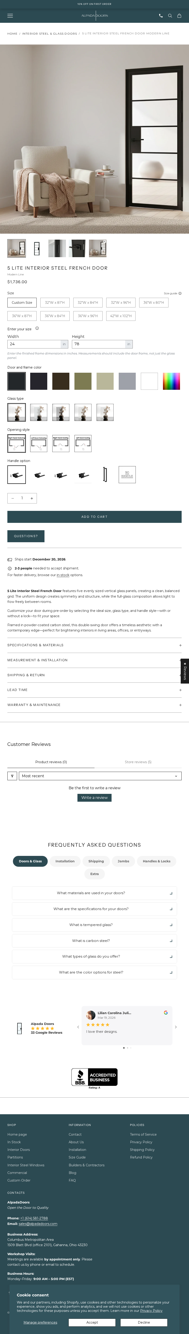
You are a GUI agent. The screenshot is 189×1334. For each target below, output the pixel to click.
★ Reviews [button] (185, 671)
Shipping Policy (142, 1150)
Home (12, 33)
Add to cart (94, 516)
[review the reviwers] (166, 1013)
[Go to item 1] (16, 248)
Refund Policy (141, 1157)
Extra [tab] (94, 874)
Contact (75, 1134)
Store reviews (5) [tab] (138, 762)
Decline (144, 1322)
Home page (17, 1134)
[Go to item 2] (37, 248)
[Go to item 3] (57, 248)
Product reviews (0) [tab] (51, 762)
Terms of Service (143, 1134)
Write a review (94, 797)
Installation (77, 1150)
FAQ (72, 1180)
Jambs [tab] (123, 861)
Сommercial (17, 1173)
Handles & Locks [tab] (156, 861)
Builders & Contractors (86, 1165)
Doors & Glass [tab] (30, 861)
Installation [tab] (65, 861)
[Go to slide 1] (124, 1048)
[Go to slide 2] (127, 1047)
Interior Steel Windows (25, 1165)
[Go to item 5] (98, 248)
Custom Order (18, 1180)
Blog (72, 1173)
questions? (26, 536)
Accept (92, 1322)
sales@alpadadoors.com (38, 1224)
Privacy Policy (151, 1311)
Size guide (170, 293)
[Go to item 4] (77, 248)
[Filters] (12, 776)
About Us (76, 1142)
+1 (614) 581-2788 (34, 1218)
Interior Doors (18, 1150)
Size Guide (77, 1157)
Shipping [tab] (96, 861)
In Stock (14, 1142)
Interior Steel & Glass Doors (49, 33)
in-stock (63, 575)
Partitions (15, 1157)
